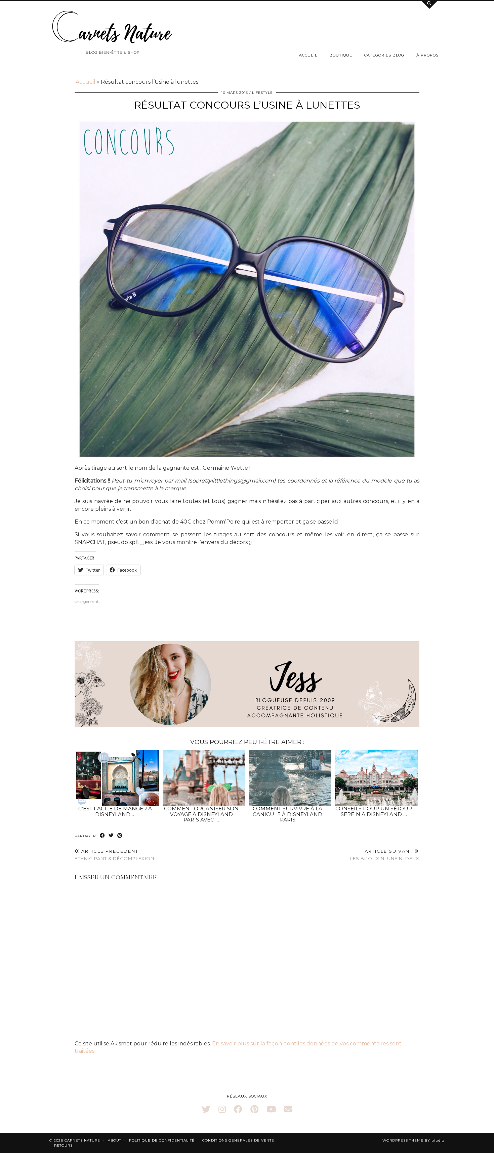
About (114, 1140)
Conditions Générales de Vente (238, 1140)
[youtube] (271, 1109)
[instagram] (222, 1109)
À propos (427, 55)
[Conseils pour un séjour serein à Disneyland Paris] (376, 778)
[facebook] (238, 1109)
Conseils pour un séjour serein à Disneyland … (373, 811)
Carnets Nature (82, 1140)
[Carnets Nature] (112, 27)
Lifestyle (262, 92)
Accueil (308, 55)
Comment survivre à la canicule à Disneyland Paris (287, 814)
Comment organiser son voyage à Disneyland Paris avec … (201, 814)
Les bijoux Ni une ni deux (384, 854)
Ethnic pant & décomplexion (114, 854)
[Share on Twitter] (111, 836)
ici (335, 521)
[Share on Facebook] (102, 836)
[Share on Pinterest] (120, 836)
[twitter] (206, 1109)
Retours (63, 1145)
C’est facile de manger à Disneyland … (115, 811)
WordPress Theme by (413, 1140)
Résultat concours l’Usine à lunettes (247, 105)
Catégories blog (384, 55)
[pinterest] (254, 1109)
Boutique (340, 55)
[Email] (288, 1109)
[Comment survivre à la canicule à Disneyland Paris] (290, 778)
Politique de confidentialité (162, 1140)
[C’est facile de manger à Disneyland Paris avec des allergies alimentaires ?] (117, 778)
